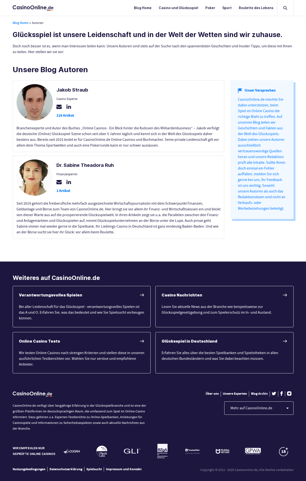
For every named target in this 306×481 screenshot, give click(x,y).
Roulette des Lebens (256, 8)
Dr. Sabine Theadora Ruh (85, 165)
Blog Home (143, 8)
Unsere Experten (235, 394)
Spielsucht (94, 469)
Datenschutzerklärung (65, 469)
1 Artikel (63, 190)
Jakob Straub (72, 90)
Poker (210, 8)
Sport (227, 8)
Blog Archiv (259, 394)
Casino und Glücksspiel (178, 8)
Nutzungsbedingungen (29, 469)
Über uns (212, 394)
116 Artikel (65, 115)
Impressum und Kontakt (124, 469)
